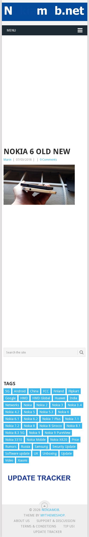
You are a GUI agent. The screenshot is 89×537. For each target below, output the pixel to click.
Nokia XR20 (58, 440)
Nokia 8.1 (73, 426)
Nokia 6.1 (12, 419)
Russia (25, 446)
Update (66, 453)
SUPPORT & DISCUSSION (56, 521)
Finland (58, 391)
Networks (12, 405)
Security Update (63, 446)
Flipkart (73, 391)
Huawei (60, 398)
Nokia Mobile (36, 440)
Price (75, 440)
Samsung (41, 446)
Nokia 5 (29, 412)
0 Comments (48, 159)
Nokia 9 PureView (57, 433)
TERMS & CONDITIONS (38, 526)
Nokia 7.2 (12, 426)
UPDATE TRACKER (47, 532)
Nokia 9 (34, 433)
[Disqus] (45, 278)
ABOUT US (22, 521)
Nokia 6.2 (31, 419)
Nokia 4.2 (12, 412)
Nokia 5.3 (46, 412)
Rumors (10, 446)
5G (7, 391)
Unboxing (50, 453)
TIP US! (69, 526)
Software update (17, 453)
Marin (7, 159)
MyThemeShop (52, 515)
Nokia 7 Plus (51, 419)
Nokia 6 (63, 412)
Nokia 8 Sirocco (50, 426)
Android (20, 391)
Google (10, 398)
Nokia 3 (57, 405)
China (34, 391)
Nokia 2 (41, 405)
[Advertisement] (44, 80)
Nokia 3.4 (75, 405)
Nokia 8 (29, 426)
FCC (46, 391)
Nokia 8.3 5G (14, 433)
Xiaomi (22, 460)
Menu (11, 30)
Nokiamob (50, 510)
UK (36, 453)
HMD (24, 398)
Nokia (27, 405)
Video (9, 460)
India (73, 398)
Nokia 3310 (13, 440)
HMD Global (41, 398)
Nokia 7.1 (72, 419)
